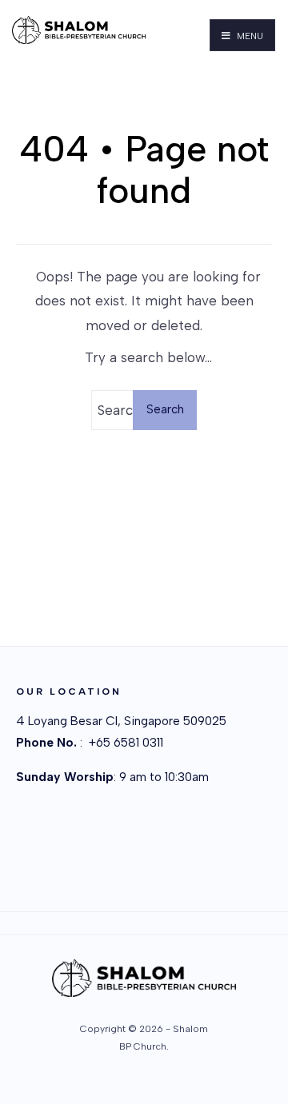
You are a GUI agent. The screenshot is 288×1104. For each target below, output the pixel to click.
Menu (248, 36)
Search (165, 409)
